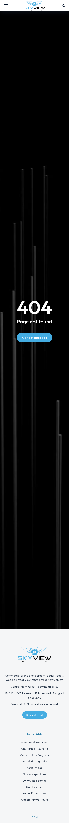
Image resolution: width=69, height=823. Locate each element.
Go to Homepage (34, 338)
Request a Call (34, 715)
